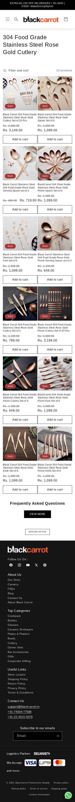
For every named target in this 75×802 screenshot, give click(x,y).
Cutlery (12, 643)
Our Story (14, 579)
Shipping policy (59, 788)
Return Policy (16, 683)
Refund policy (19, 788)
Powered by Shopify (39, 783)
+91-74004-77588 (20, 711)
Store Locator (17, 674)
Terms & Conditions (20, 692)
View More (37, 514)
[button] (7, 19)
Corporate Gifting (19, 661)
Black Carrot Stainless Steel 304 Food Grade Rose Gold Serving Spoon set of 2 (19, 187)
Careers (13, 584)
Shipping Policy (18, 679)
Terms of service (39, 788)
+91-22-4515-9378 (20, 716)
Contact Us (15, 597)
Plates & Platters (19, 633)
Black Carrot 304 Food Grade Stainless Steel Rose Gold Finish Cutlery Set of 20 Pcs (54, 327)
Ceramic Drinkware (20, 629)
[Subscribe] (57, 735)
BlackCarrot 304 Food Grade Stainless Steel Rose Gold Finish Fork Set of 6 (54, 397)
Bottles (12, 620)
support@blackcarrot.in (23, 706)
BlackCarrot (21, 783)
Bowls (11, 638)
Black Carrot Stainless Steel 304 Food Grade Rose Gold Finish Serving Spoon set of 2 (55, 257)
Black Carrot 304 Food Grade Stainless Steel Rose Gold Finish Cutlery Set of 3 (20, 397)
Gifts (11, 656)
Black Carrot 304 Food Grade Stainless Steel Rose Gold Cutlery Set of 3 (20, 327)
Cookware (14, 615)
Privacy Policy (17, 688)
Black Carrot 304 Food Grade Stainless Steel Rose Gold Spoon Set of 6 (54, 117)
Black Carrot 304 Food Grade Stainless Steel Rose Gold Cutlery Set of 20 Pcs (20, 117)
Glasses (13, 624)
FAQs (11, 588)
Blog (10, 593)
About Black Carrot (20, 602)
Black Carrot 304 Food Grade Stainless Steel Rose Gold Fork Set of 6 (20, 257)
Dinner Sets (15, 647)
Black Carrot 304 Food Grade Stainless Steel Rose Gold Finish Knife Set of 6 (54, 467)
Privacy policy (61, 783)
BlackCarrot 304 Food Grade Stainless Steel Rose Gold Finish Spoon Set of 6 (54, 187)
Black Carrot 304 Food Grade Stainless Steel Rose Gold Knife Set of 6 (20, 467)
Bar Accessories (18, 652)
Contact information (39, 794)
